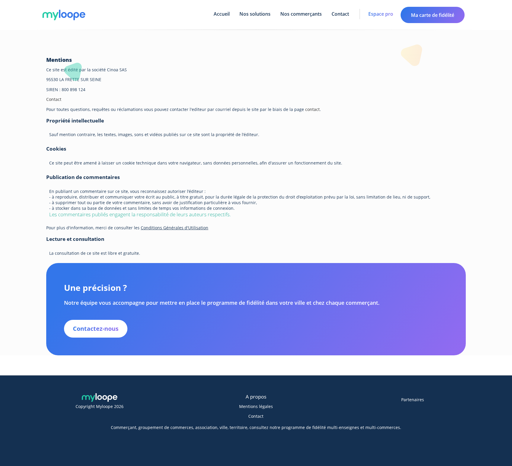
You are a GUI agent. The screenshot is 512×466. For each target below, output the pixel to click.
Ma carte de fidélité (432, 15)
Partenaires (412, 399)
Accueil (222, 14)
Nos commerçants (301, 14)
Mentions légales (256, 406)
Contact (340, 14)
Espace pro (380, 14)
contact (312, 109)
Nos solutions (255, 14)
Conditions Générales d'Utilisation (174, 227)
